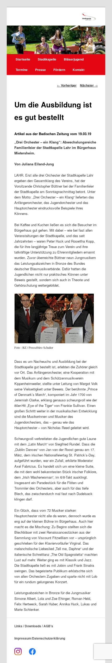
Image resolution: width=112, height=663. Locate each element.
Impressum (22, 638)
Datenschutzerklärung (48, 638)
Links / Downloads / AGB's (33, 626)
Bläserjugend (74, 59)
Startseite (23, 59)
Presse (40, 69)
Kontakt (78, 69)
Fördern (59, 69)
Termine (22, 69)
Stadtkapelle (47, 59)
